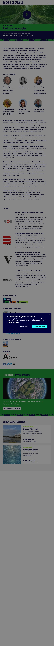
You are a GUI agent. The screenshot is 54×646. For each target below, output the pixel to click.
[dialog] (27, 323)
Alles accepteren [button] (40, 326)
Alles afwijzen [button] (24, 326)
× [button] (49, 314)
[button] (13, 330)
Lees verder (16, 322)
